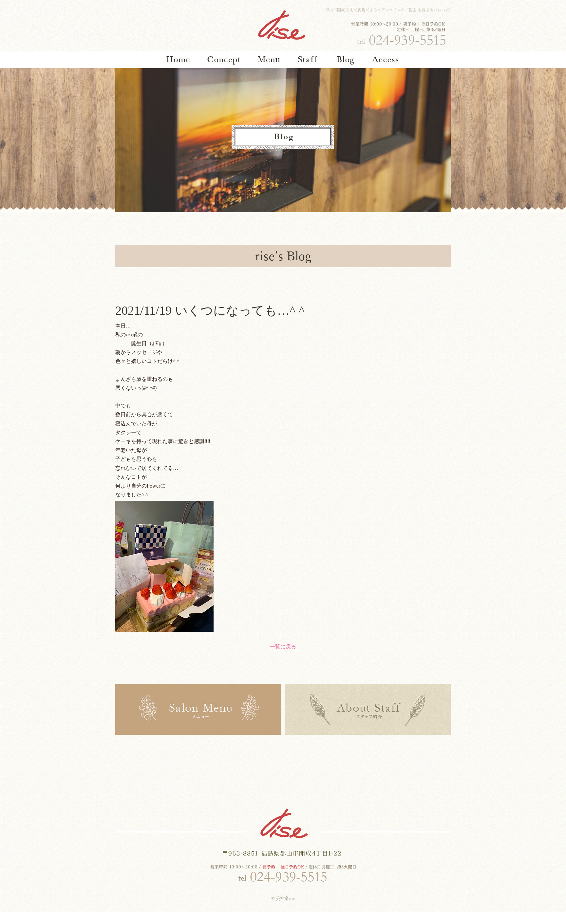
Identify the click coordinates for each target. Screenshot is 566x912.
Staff (308, 59)
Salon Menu (198, 709)
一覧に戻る (283, 646)
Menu (269, 59)
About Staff (368, 709)
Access (385, 59)
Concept (224, 59)
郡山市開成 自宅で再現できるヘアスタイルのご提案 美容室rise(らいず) (388, 10)
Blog (346, 59)
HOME (178, 59)
